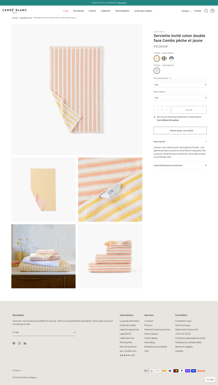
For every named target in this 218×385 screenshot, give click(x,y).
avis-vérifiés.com (128, 350)
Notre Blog (149, 342)
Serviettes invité (26, 18)
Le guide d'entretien (129, 320)
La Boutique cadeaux (143, 11)
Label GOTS (125, 333)
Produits (92, 11)
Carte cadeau (151, 338)
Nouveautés (78, 11)
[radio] (157, 58)
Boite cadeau (159, 91)
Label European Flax (129, 329)
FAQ (146, 350)
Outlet (65, 11)
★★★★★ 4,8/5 (127, 355)
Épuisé (189, 109)
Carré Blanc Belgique (28, 377)
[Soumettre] (74, 332)
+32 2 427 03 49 (182, 333)
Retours (148, 325)
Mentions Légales (184, 346)
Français (185, 11)
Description (159, 141)
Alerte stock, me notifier (182, 130)
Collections (105, 11)
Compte (197, 11)
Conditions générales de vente (190, 338)
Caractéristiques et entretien (168, 165)
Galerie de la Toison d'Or (186, 329)
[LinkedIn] (25, 343)
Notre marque (151, 333)
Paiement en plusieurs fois (157, 329)
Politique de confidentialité (188, 342)
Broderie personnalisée (155, 346)
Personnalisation (122, 11)
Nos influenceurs (128, 346)
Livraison (148, 320)
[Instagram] (19, 343)
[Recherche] (206, 11)
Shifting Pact (126, 342)
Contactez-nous (183, 320)
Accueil (15, 18)
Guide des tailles (128, 325)
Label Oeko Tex (127, 338)
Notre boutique (182, 325)
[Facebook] (14, 343)
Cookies (179, 350)
